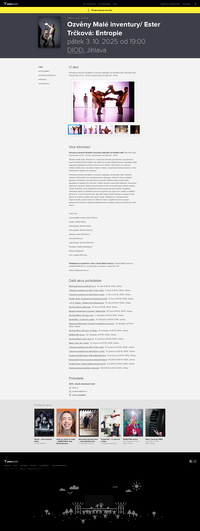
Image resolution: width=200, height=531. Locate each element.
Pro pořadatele (104, 4)
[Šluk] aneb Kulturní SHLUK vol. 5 (82, 286)
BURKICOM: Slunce (77, 335)
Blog (115, 4)
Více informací (44, 71)
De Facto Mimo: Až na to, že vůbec (83, 330)
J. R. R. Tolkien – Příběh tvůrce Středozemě (86, 303)
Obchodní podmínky (59, 465)
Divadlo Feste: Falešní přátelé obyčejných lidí (87, 364)
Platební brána (32, 469)
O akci (40, 67)
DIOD (75, 50)
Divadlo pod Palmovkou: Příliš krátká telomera (87, 355)
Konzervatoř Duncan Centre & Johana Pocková (88, 360)
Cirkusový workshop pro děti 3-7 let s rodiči (86, 290)
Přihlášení (187, 4)
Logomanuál (44, 465)
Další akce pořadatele (47, 75)
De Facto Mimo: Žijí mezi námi (81, 315)
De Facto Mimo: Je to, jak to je (81, 339)
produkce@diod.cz (79, 391)
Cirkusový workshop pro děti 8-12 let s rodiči (87, 294)
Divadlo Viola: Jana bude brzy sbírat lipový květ (88, 299)
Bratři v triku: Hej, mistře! (79, 343)
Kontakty (7, 465)
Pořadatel (42, 79)
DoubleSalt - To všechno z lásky (81, 319)
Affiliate (33, 465)
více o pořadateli (79, 395)
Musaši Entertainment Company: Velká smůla (87, 311)
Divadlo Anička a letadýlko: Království (84, 368)
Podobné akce (43, 84)
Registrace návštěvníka (170, 4)
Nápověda (24, 465)
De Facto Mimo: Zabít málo (80, 307)
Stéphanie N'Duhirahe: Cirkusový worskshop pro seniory (91, 324)
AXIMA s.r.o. (23, 469)
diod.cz (75, 388)
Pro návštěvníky (89, 4)
